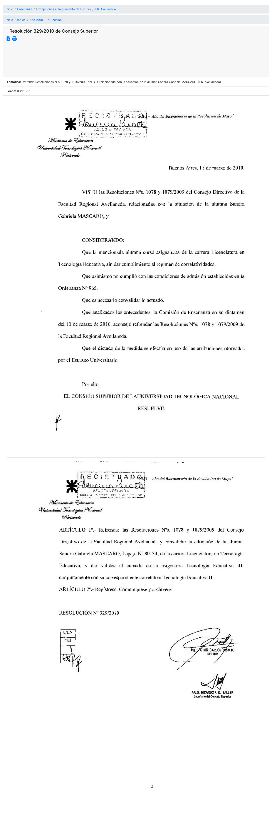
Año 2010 (36, 20)
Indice (21, 20)
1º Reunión (54, 20)
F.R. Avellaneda (105, 9)
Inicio (9, 9)
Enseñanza (24, 9)
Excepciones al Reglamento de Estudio (63, 9)
